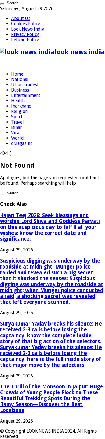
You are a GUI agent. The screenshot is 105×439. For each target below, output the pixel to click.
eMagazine (21, 143)
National (20, 79)
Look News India (27, 29)
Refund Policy (25, 39)
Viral (16, 132)
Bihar (16, 127)
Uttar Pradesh (25, 84)
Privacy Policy (25, 34)
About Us (20, 18)
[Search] (2, 4)
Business (20, 90)
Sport (16, 116)
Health (18, 100)
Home (17, 74)
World (17, 138)
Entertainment (25, 95)
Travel (17, 122)
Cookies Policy (25, 23)
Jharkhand (21, 106)
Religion (19, 111)
